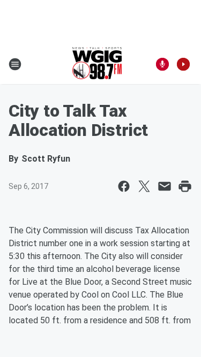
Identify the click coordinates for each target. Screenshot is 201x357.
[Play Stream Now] (183, 64)
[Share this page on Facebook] (123, 186)
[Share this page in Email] (164, 186)
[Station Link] (97, 64)
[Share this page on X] (144, 186)
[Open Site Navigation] (15, 64)
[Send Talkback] (162, 64)
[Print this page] (184, 186)
